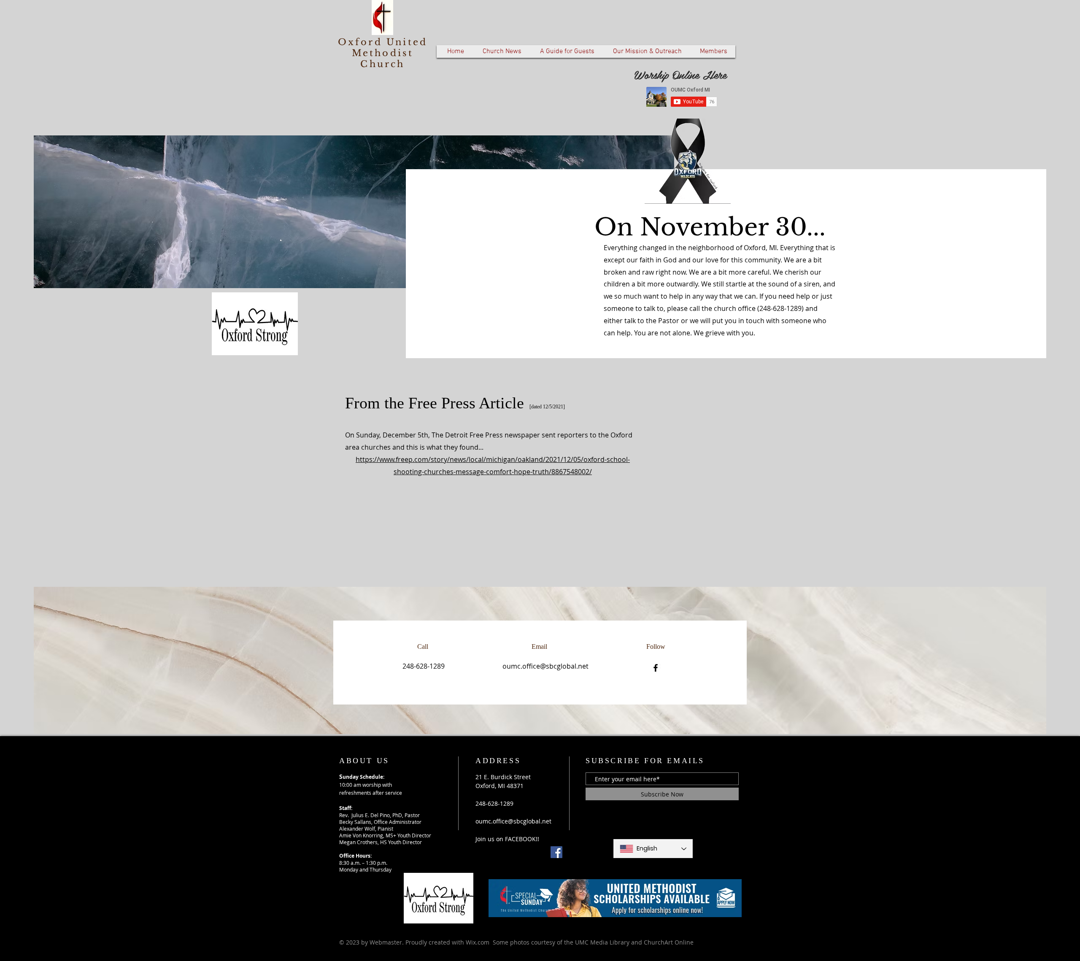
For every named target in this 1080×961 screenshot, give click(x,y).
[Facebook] (656, 668)
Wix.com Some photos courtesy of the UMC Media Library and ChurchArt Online (580, 942)
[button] (501, 51)
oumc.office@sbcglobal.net (545, 666)
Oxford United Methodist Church (383, 53)
